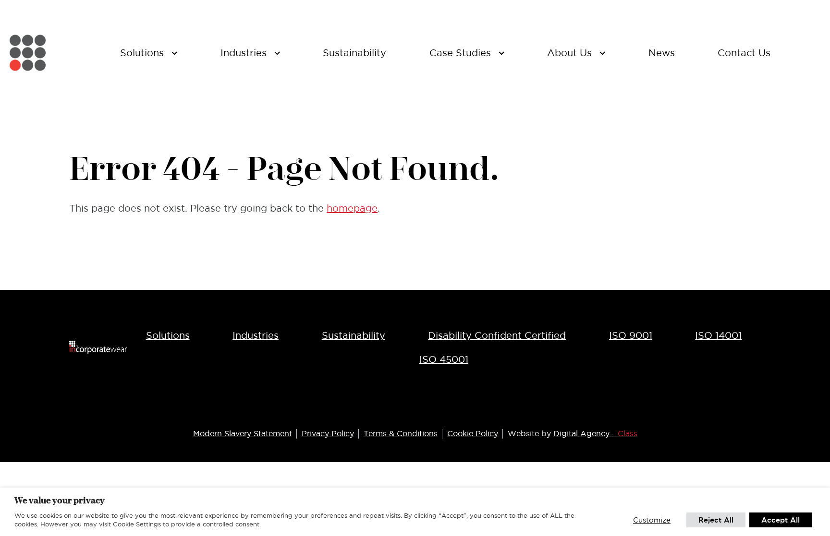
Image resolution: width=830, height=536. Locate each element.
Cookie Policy (472, 433)
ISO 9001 (630, 335)
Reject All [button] (715, 519)
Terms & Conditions (401, 433)
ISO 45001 (443, 359)
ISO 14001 (718, 335)
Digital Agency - (595, 433)
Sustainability (353, 335)
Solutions (168, 335)
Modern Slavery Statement (242, 433)
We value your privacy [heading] (59, 500)
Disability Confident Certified (497, 335)
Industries (255, 335)
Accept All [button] (780, 519)
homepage (352, 208)
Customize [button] (652, 520)
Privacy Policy (328, 433)
